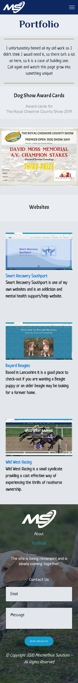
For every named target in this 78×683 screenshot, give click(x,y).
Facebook (39, 543)
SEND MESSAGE (39, 641)
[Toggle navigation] (72, 7)
